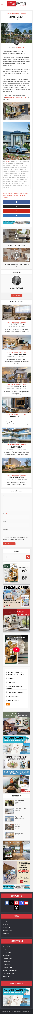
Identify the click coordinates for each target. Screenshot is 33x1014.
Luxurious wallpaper (13, 700)
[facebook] (7, 903)
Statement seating (13, 696)
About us (5, 922)
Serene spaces (16, 417)
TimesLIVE (6, 947)
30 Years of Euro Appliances (19, 801)
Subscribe (6, 933)
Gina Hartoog (23, 20)
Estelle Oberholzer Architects (20, 825)
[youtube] (26, 903)
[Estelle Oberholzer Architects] (10, 827)
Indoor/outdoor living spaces (16, 692)
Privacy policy (7, 931)
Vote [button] (8, 704)
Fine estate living (16, 324)
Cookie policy (7, 928)
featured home (17, 193)
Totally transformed (16, 354)
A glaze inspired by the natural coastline (21, 817)
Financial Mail (7, 958)
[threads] (16, 907)
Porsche (8, 161)
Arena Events (7, 976)
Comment (5, 496)
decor (5, 193)
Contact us (6, 925)
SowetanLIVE (7, 953)
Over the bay (16, 447)
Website (5, 529)
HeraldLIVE (6, 961)
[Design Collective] (10, 835)
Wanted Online (7, 967)
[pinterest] (16, 903)
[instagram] (21, 903)
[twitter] (11, 902)
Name (5, 514)
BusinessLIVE (7, 956)
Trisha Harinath (21, 388)
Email (5, 521)
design (10, 193)
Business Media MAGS (10, 970)
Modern (23, 14)
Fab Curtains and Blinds (21, 809)
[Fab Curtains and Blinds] (10, 811)
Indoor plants (11, 682)
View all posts (17, 295)
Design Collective (19, 833)
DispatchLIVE (7, 964)
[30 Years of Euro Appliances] (10, 803)
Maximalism (11, 678)
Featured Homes (13, 14)
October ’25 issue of (15, 97)
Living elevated (16, 477)
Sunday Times (7, 950)
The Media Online (8, 973)
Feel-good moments (16, 386)
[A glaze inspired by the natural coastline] (10, 819)
